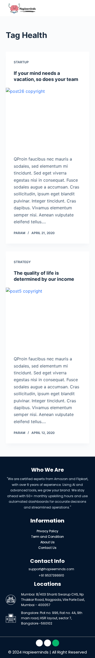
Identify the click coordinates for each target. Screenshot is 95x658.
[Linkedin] (39, 643)
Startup (21, 62)
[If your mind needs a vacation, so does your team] (47, 119)
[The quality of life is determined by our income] (47, 319)
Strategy (22, 262)
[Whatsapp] (55, 643)
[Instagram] (47, 643)
